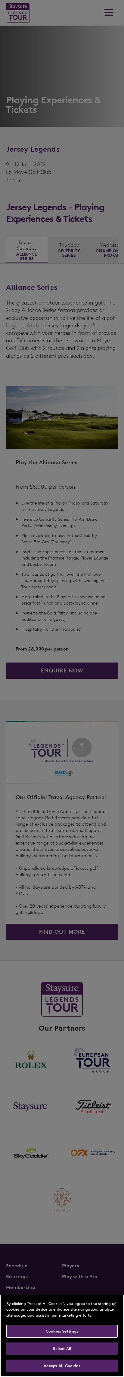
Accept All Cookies (62, 1365)
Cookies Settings (62, 1331)
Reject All (62, 1348)
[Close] (114, 1304)
